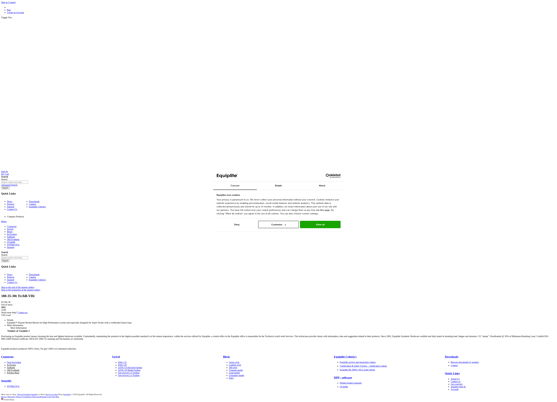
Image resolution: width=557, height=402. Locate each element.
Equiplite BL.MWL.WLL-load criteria (357, 370)
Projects (10, 204)
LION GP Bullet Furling (129, 370)
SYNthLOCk (13, 386)
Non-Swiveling (14, 362)
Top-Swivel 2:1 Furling (128, 375)
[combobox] (14, 182)
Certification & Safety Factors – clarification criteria (363, 366)
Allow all (320, 224)
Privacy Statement (8, 397)
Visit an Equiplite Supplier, (27, 394)
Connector (7, 356)
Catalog (32, 204)
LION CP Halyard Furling (130, 367)
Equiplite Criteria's (37, 206)
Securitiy (6, 380)
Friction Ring (13, 373)
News (9, 201)
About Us (455, 379)
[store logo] (278, 169)
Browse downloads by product (465, 362)
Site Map (55, 397)
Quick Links (452, 373)
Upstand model (236, 370)
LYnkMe (344, 386)
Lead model (234, 373)
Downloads (34, 201)
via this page (323, 210)
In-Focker (11, 365)
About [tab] (322, 185)
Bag (9, 10)
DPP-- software (343, 377)
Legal (49, 397)
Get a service (457, 384)
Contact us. (23, 312)
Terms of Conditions (24, 397)
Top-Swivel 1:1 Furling (128, 373)
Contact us (455, 381)
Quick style (234, 362)
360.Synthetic (13, 370)
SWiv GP (122, 365)
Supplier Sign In (458, 386)
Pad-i (231, 378)
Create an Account (15, 12)
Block (226, 356)
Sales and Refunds (39, 397)
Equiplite (67, 394)
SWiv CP (122, 362)
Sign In (4, 171)
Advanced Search (9, 185)
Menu (4, 221)
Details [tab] (278, 185)
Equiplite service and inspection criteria (358, 362)
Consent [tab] (235, 185)
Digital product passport (351, 383)
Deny (236, 224)
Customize (276, 224)
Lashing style (235, 365)
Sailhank (11, 367)
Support (10, 206)
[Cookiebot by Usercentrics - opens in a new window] (328, 176)
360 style (233, 367)
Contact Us (12, 209)
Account (455, 389)
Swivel (116, 356)
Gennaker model (236, 375)
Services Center (52, 394)
